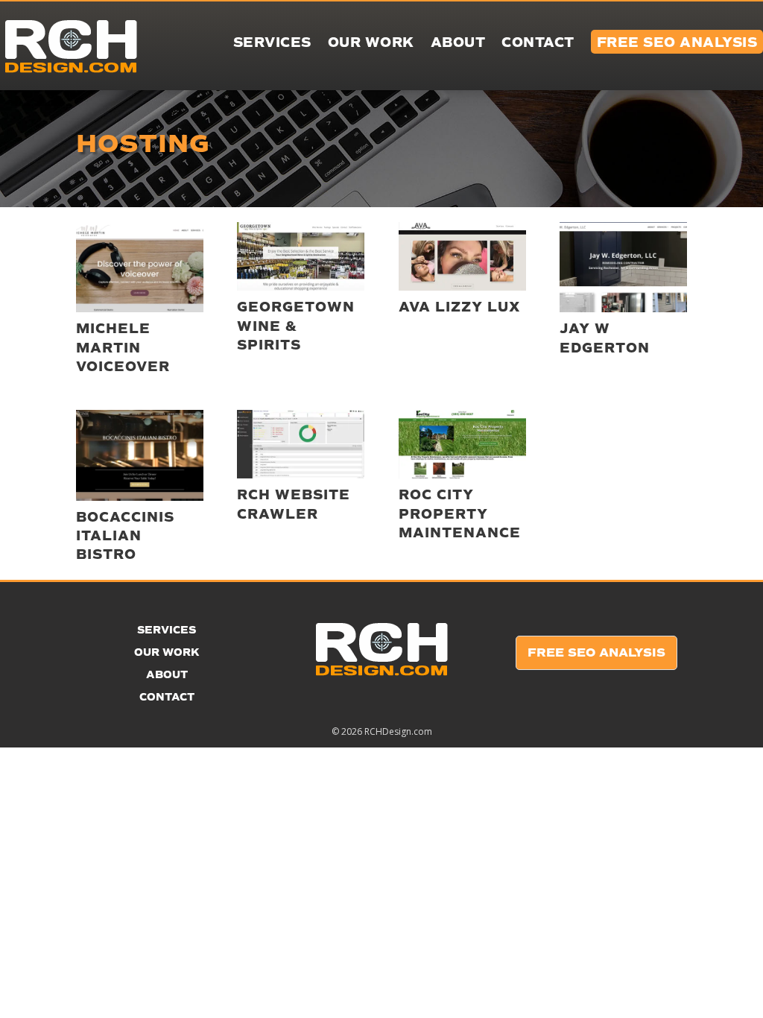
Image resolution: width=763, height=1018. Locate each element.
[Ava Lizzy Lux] (462, 256)
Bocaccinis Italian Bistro (125, 536)
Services (272, 44)
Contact (537, 44)
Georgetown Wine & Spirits (296, 325)
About (458, 44)
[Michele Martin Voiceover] (139, 267)
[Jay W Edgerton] (623, 267)
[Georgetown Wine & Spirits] (300, 256)
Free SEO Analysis (596, 652)
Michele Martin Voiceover (123, 347)
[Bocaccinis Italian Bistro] (139, 455)
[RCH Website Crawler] (300, 444)
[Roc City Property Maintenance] (462, 444)
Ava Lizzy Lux (460, 307)
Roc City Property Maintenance (460, 513)
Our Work (371, 44)
